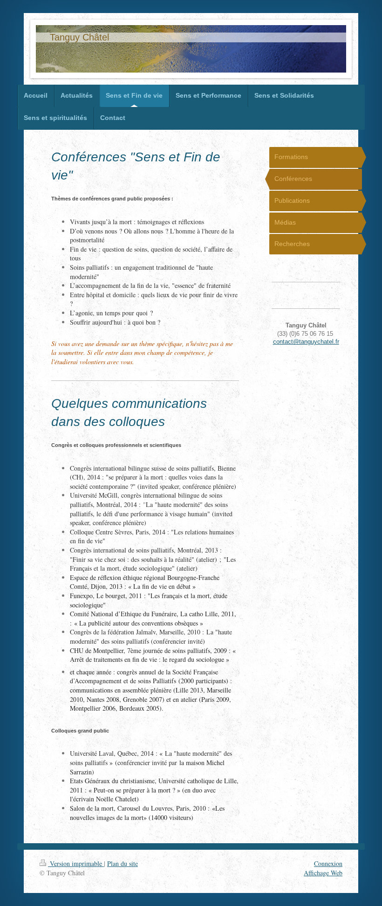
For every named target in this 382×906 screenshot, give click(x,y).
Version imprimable (76, 863)
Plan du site (122, 863)
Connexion (328, 863)
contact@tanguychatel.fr (306, 342)
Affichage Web (323, 872)
